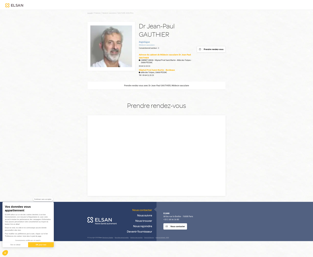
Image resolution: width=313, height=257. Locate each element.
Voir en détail (15, 245)
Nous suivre (144, 215)
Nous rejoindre (142, 226)
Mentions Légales (107, 238)
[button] (5, 253)
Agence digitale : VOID (162, 238)
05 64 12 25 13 (144, 66)
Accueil (90, 13)
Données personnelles (122, 238)
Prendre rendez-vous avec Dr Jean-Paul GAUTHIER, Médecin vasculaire (156, 85)
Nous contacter (142, 210)
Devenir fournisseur (139, 231)
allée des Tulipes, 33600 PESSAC (154, 73)
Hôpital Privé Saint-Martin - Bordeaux (157, 70)
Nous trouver (143, 221)
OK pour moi (41, 245)
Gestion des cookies (136, 238)
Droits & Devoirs (149, 238)
